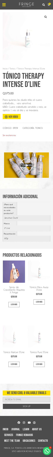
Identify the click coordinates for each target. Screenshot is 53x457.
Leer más (14, 304)
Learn (26, 429)
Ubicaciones (29, 441)
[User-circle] (34, 422)
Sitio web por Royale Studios (26, 451)
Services (8, 435)
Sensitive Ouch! (11, 218)
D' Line (7, 228)
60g (6, 238)
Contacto (43, 441)
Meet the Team (12, 441)
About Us (37, 429)
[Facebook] (18, 422)
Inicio (5, 68)
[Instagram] (23, 422)
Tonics (12, 68)
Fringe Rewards (24, 435)
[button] (43, 5)
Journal (15, 429)
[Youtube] (29, 422)
